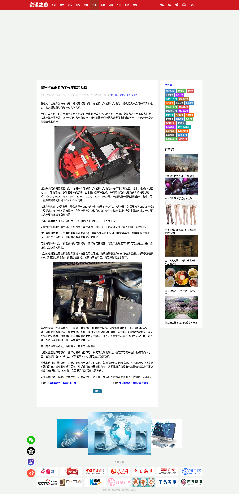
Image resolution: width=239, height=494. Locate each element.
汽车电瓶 (114, 95)
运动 (135, 4)
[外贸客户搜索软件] (191, 471)
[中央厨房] (71, 471)
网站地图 (116, 490)
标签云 (168, 84)
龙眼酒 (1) (181, 91)
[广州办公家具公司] (71, 482)
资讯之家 (106, 490)
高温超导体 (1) (183, 131)
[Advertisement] (119, 59)
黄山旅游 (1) (184, 111)
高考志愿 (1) (170, 127)
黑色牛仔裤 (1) (171, 99)
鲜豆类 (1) (170, 119)
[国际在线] (167, 471)
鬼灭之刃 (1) (170, 123)
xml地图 (125, 490)
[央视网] (48, 482)
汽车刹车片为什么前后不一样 (61, 383)
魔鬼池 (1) (180, 119)
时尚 (86, 4)
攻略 (78, 4)
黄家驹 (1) (170, 115)
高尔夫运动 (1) (171, 139)
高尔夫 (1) (183, 139)
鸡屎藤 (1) (189, 115)
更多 (193, 4)
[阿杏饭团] (191, 482)
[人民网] (119, 471)
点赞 (97, 391)
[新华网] (95, 482)
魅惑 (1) (189, 119)
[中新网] (95, 471)
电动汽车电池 (124, 95)
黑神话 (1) (170, 103)
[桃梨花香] (119, 482)
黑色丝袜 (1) (184, 99)
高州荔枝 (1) (182, 135)
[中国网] (48, 471)
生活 (103, 4)
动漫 (62, 4)
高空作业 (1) (170, 131)
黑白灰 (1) (180, 103)
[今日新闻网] (143, 471)
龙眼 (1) (190, 91)
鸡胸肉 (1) (180, 115)
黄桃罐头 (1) (184, 107)
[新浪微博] (176, 5)
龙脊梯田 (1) (170, 91)
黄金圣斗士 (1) (171, 107)
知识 (111, 4)
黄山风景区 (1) (171, 111)
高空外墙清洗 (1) (184, 127)
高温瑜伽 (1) (170, 135)
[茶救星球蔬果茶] (167, 482)
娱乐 (70, 4)
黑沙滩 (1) (189, 103)
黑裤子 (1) (180, 95)
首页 (54, 4)
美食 (127, 4)
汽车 (94, 4)
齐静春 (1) (170, 95)
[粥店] (143, 482)
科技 (119, 4)
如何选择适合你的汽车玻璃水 (133, 383)
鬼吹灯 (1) (181, 123)
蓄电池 (134, 95)
